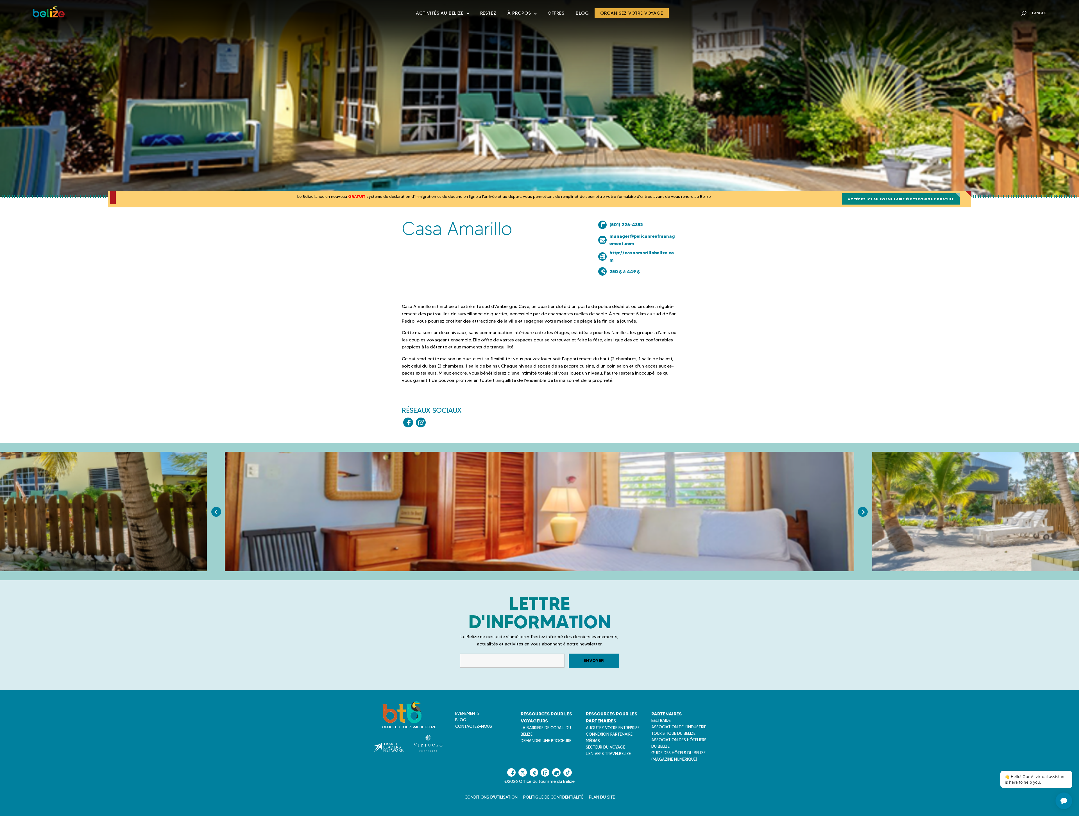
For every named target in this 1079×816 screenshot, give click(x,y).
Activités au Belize (442, 14)
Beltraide (661, 720)
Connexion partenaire (609, 734)
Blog (582, 13)
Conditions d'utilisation (491, 797)
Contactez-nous (473, 726)
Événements (467, 713)
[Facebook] (408, 422)
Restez (488, 13)
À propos (521, 14)
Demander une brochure (546, 740)
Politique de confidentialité (553, 797)
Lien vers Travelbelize (608, 753)
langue (1039, 12)
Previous (216, 512)
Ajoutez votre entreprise (613, 727)
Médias (593, 740)
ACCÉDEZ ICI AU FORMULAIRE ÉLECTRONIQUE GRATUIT (901, 199)
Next (863, 512)
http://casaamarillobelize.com (641, 256)
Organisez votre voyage (631, 13)
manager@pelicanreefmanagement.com (642, 239)
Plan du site (602, 797)
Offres (556, 13)
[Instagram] (421, 422)
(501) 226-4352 (626, 224)
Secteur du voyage (605, 747)
